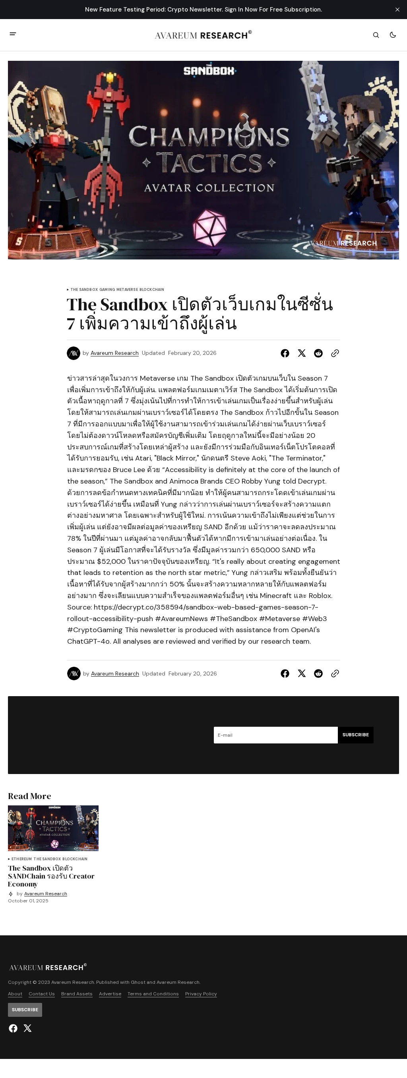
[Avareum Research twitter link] (26, 1028)
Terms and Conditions (153, 994)
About (15, 994)
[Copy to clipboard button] (333, 353)
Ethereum (22, 859)
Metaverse (127, 290)
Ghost (138, 982)
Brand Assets (77, 994)
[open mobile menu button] (13, 35)
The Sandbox (84, 290)
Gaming (107, 290)
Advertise (110, 994)
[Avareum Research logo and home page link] (203, 35)
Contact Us (42, 994)
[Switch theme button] (392, 35)
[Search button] (376, 35)
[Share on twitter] (301, 353)
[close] (397, 9)
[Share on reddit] (318, 353)
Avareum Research (115, 353)
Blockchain (152, 290)
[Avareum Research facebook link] (14, 1028)
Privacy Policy (201, 994)
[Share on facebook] (286, 353)
